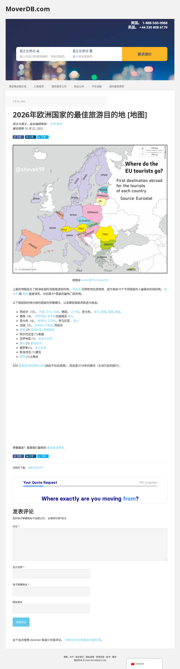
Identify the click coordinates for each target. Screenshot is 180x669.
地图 (30, 467)
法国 (56, 312)
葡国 (104, 312)
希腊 (22, 330)
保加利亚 (36, 330)
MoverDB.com (28, 9)
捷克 (22, 343)
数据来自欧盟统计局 (31, 366)
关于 (72, 657)
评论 (16, 526)
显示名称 (19, 567)
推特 (114, 657)
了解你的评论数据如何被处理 (82, 640)
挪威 (118, 312)
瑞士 (76, 321)
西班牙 (76, 289)
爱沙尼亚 (40, 348)
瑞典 (111, 312)
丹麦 (42, 312)
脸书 (108, 657)
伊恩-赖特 (56, 124)
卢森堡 (48, 325)
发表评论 (39, 467)
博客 (66, 657)
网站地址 (17, 602)
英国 (22, 357)
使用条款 (100, 657)
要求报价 (145, 54)
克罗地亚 (40, 316)
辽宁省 (75, 312)
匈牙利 (51, 316)
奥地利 (41, 321)
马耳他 (51, 321)
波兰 (70, 316)
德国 (25, 294)
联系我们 (80, 657)
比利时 (39, 325)
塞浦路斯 (48, 330)
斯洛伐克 (36, 343)
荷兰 (96, 312)
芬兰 (49, 312)
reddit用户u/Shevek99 (94, 280)
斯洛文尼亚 (45, 339)
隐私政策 (90, 657)
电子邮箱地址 (21, 584)
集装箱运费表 (55, 448)
